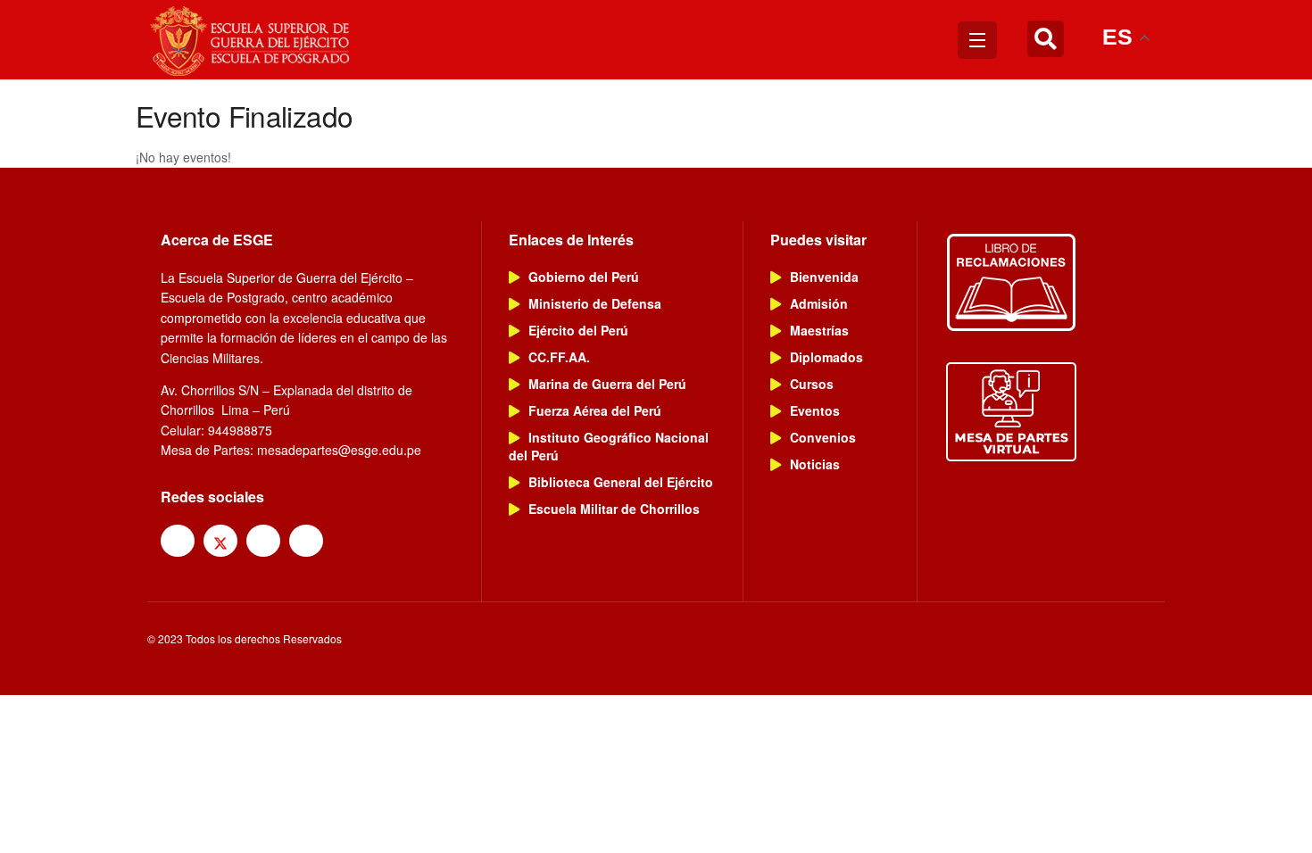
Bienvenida (824, 277)
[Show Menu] (977, 40)
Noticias (815, 464)
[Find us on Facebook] (178, 541)
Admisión (819, 303)
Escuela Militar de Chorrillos (614, 509)
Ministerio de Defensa (594, 303)
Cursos (812, 384)
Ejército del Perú (578, 330)
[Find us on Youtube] (306, 541)
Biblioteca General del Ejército (620, 482)
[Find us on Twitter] (220, 541)
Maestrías (819, 330)
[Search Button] (1045, 40)
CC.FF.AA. (559, 357)
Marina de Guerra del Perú (607, 384)
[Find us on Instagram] (263, 541)
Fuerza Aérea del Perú (594, 410)
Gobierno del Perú (583, 277)
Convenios (823, 437)
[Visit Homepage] (251, 39)
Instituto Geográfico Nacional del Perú (609, 446)
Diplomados (826, 357)
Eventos (815, 410)
